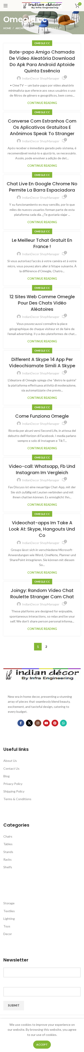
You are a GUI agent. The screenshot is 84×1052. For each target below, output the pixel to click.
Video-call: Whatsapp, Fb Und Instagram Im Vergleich (42, 469)
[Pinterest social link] (55, 723)
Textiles (9, 911)
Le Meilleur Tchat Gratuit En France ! (42, 243)
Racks (7, 859)
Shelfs (7, 867)
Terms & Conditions (17, 799)
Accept (42, 1044)
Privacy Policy (12, 784)
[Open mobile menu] (5, 5)
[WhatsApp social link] (63, 723)
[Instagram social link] (37, 723)
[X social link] (29, 723)
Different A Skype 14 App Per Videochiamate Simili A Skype (42, 362)
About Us (10, 761)
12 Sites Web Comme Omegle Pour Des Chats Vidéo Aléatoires (42, 303)
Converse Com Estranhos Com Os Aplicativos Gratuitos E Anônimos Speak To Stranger (42, 127)
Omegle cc (42, 43)
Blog (6, 776)
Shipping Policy (13, 791)
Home (7, 28)
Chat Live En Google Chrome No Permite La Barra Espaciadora (42, 187)
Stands (8, 852)
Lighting (9, 918)
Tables (8, 844)
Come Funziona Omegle (42, 416)
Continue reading (42, 103)
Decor (7, 934)
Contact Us (11, 768)
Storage (9, 903)
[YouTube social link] (46, 723)
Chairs (7, 836)
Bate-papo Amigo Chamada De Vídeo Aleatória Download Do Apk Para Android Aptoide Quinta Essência (42, 61)
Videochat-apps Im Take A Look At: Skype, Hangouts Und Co (42, 529)
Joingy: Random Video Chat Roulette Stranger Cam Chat (42, 593)
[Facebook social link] (20, 723)
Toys (6, 926)
